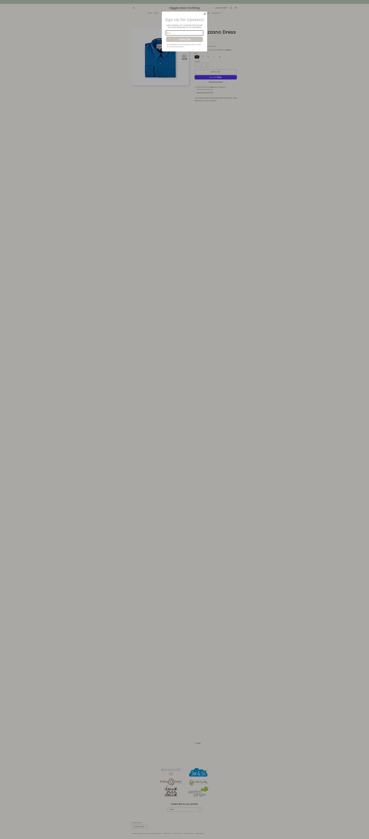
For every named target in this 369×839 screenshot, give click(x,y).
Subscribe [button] (185, 39)
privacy (184, 58)
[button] (205, 14)
